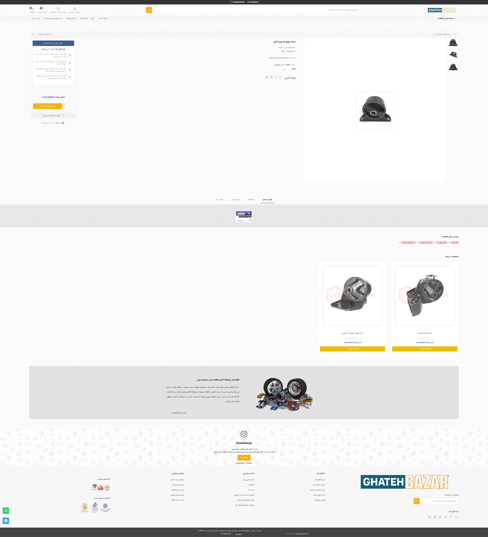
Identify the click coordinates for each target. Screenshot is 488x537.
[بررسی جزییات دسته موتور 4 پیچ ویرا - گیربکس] (352, 295)
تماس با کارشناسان (179, 412)
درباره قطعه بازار (319, 479)
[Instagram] (435, 517)
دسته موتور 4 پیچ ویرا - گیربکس (352, 333)
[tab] (267, 199)
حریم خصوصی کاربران (317, 490)
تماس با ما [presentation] (219, 199)
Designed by (226, 533)
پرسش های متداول (177, 495)
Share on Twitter (280, 77)
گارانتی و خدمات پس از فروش (244, 495)
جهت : (293, 68)
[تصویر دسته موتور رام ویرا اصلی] (453, 43)
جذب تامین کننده (319, 495)
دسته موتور (455, 242)
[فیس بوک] (451, 517)
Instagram (244, 457)
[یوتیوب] (446, 517)
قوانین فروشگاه (320, 500)
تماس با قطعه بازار (319, 484)
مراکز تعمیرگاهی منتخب (245, 500)
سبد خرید (251, 490)
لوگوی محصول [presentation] (267, 199)
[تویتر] (456, 517)
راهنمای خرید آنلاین (177, 479)
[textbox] (256, 10)
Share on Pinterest (271, 77)
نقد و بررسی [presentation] (235, 199)
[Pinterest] (440, 517)
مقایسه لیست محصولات (58, 12)
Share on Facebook (275, 77)
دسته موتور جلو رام (426, 242)
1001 (283, 51)
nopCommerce (302, 533)
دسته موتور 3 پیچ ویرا (425, 333)
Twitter (249, 463)
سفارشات (251, 484)
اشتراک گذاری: (290, 78)
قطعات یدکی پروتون (282, 64)
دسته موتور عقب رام (409, 242)
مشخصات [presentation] (251, 199)
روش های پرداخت (177, 484)
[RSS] (430, 517)
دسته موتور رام (442, 242)
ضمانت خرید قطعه (177, 500)
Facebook (240, 463)
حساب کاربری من (74, 12)
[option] (453, 43)
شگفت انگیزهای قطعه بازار (244, 505)
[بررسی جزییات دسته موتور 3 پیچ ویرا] (425, 295)
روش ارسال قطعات (177, 490)
